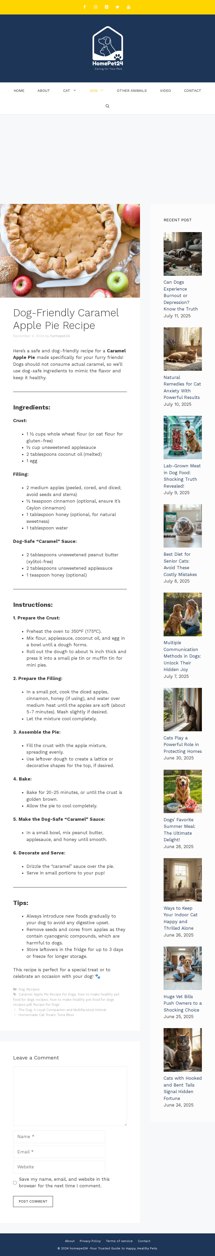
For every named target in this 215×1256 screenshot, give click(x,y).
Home (19, 90)
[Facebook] (84, 7)
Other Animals (132, 90)
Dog (94, 90)
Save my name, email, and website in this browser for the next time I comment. (64, 1183)
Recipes (33, 989)
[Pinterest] (106, 7)
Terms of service (119, 1241)
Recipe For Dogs (46, 1005)
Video (165, 90)
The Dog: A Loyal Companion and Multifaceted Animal (62, 1010)
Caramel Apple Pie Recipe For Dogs (47, 994)
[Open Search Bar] (107, 106)
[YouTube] (128, 7)
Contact (192, 90)
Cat (66, 90)
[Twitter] (117, 7)
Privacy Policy (90, 1241)
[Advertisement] (107, 154)
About (43, 90)
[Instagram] (95, 7)
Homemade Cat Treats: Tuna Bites (46, 1015)
